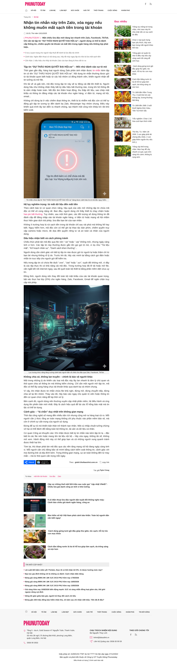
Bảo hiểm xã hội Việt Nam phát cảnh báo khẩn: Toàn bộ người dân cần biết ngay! (78, 516)
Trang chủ (27, 17)
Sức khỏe (75, 10)
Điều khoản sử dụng (81, 660)
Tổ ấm (42, 10)
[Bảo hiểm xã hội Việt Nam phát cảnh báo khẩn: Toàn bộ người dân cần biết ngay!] (35, 520)
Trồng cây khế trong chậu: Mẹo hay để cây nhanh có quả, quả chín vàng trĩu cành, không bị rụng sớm (142, 152)
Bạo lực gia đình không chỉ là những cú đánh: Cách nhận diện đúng (54, 574)
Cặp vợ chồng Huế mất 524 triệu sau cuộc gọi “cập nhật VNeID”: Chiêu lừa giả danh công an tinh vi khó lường (77, 485)
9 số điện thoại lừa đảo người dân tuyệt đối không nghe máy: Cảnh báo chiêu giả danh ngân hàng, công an (76, 501)
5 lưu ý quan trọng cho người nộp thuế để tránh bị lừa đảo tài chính (52, 53)
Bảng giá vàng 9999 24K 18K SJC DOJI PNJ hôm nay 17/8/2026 (52, 578)
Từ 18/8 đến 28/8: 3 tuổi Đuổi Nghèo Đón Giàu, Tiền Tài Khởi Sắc (142, 108)
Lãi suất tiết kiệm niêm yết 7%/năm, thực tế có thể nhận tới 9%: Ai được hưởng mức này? (63, 570)
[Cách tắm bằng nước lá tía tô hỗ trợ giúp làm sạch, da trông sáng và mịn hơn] (35, 552)
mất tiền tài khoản (40, 476)
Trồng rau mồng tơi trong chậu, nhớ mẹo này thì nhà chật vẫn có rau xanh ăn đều (142, 31)
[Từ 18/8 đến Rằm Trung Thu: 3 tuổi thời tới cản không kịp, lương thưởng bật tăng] (122, 96)
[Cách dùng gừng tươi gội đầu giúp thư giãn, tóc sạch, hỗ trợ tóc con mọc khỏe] (35, 536)
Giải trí (86, 10)
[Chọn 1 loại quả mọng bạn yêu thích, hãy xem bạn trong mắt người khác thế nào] (122, 44)
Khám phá (125, 10)
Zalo (59, 476)
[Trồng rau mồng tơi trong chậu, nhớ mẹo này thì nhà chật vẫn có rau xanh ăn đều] (122, 31)
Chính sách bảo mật (96, 660)
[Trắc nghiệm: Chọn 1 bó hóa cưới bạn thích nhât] (122, 122)
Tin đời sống (144, 612)
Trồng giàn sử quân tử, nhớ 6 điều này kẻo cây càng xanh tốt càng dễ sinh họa (141, 57)
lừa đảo (52, 476)
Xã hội (33, 10)
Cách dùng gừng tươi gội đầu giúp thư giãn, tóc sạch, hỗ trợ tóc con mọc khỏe (78, 532)
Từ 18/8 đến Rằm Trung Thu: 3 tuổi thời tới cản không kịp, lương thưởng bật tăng (142, 96)
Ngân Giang (104, 470)
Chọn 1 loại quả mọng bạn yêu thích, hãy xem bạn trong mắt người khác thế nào (142, 44)
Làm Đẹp (63, 10)
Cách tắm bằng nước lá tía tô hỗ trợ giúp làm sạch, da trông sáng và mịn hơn (78, 548)
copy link (105, 462)
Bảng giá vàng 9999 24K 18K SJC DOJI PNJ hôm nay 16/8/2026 (52, 582)
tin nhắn (97, 70)
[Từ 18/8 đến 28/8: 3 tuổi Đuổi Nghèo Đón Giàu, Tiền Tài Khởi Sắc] (122, 109)
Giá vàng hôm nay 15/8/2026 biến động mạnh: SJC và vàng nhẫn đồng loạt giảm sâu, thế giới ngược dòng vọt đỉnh (65, 590)
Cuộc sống (112, 10)
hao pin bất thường (33, 214)
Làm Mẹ (52, 10)
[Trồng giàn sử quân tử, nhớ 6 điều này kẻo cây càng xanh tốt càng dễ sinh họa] (122, 57)
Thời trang (99, 10)
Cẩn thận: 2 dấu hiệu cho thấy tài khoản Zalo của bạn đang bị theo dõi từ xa (55, 60)
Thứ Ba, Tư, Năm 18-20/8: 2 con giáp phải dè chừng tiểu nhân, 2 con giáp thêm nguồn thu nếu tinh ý (142, 137)
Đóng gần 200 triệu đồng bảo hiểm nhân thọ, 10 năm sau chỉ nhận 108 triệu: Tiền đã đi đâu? (64, 600)
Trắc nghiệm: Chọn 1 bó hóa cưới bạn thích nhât (142, 120)
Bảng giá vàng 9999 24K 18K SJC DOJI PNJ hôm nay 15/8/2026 (52, 585)
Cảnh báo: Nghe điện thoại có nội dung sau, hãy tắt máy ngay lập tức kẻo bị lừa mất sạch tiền (63, 57)
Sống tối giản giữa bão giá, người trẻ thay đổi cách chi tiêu (50, 596)
